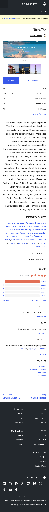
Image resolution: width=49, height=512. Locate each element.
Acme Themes (36, 35)
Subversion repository (37, 370)
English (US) (33, 349)
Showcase (18, 409)
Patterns (19, 422)
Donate (18, 439)
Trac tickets (41, 376)
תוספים (20, 418)
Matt (42, 457)
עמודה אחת (14, 233)
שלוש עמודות (33, 243)
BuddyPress (39, 466)
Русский (22, 349)
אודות (44, 409)
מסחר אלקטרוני (22, 226)
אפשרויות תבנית (17, 240)
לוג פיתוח (42, 367)
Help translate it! (14, 19)
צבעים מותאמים (18, 223)
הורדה (11, 80)
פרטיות (43, 422)
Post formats (35, 236)
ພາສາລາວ (42, 349)
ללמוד (43, 431)
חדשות (43, 413)
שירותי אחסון (40, 418)
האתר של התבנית (39, 114)
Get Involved (17, 431)
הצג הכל (6, 300)
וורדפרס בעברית (33, 477)
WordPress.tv (39, 444)
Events (20, 435)
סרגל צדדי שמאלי (26, 233)
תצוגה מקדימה (34, 80)
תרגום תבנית (41, 354)
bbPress (41, 461)
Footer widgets (27, 230)
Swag (19, 444)
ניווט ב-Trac (41, 373)
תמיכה (43, 435)
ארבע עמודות (15, 230)
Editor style (11, 226)
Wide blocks (41, 246)
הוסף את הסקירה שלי (38, 300)
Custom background (33, 223)
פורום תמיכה (41, 317)
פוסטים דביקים (30, 240)
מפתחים (42, 439)
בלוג (44, 223)
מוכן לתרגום (22, 243)
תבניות (43, 11)
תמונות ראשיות (40, 230)
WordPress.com (37, 452)
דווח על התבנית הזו (39, 333)
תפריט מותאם (34, 226)
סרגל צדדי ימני (23, 236)
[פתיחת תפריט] (4, 4)
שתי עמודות (12, 243)
